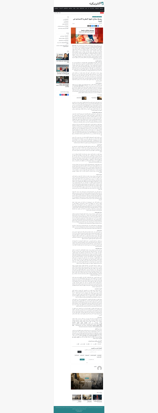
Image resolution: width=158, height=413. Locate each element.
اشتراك (79, 351)
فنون (86, 8)
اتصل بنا (52, 8)
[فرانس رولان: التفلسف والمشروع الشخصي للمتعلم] (87, 397)
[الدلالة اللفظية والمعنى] (99, 98)
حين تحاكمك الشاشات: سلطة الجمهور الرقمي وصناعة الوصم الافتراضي (97, 401)
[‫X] (96, 26)
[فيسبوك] (98, 26)
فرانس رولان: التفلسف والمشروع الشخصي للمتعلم (87, 401)
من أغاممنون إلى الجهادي (87, 381)
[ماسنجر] (92, 26)
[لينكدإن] (94, 26)
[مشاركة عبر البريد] (90, 26)
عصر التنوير (81, 355)
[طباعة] (88, 26)
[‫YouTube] (64, 95)
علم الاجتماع (76, 355)
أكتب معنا (61, 8)
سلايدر (97, 16)
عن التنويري (56, 8)
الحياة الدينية (99, 355)
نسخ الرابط (82, 359)
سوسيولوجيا (87, 355)
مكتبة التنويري (66, 8)
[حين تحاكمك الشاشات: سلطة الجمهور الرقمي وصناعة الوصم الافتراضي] (97, 397)
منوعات (77, 8)
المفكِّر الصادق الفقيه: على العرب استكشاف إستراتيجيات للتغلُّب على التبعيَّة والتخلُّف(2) (62, 85)
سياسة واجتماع (82, 8)
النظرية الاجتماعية (93, 355)
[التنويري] (96, 3)
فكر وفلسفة (97, 8)
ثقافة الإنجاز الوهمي (79, 97)
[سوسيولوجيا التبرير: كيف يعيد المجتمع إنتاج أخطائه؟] (76, 397)
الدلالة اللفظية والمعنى (94, 97)
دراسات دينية (92, 8)
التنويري (100, 16)
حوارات (74, 8)
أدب (88, 8)
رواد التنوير (70, 8)
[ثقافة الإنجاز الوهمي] (84, 98)
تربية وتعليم (101, 8)
